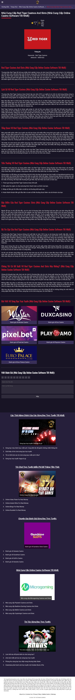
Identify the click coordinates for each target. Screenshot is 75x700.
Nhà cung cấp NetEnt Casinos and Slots (18, 610)
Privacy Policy (37, 694)
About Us (22, 694)
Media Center (46, 694)
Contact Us (29, 694)
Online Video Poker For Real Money (16, 499)
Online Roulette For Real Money (15, 510)
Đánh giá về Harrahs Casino (14, 562)
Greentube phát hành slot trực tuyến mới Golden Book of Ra (24, 665)
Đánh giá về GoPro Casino (13, 558)
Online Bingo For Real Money (14, 507)
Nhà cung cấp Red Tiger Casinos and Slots (61, 7)
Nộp (37, 396)
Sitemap (53, 694)
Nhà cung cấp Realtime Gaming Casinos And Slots (21, 606)
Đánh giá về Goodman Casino (15, 555)
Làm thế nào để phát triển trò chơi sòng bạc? (19, 654)
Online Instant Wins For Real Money (16, 503)
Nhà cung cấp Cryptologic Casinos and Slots (19, 613)
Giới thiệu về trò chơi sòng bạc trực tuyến (18, 451)
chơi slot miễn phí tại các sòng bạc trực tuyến (20, 658)
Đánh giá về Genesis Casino (14, 551)
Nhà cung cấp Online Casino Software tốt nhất (34, 7)
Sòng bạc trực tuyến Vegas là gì (15, 458)
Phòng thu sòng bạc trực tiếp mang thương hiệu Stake (22, 661)
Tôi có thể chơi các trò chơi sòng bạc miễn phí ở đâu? (22, 455)
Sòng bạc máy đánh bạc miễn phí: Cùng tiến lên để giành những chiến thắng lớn (31, 448)
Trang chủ (14, 7)
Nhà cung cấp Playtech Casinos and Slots (18, 603)
